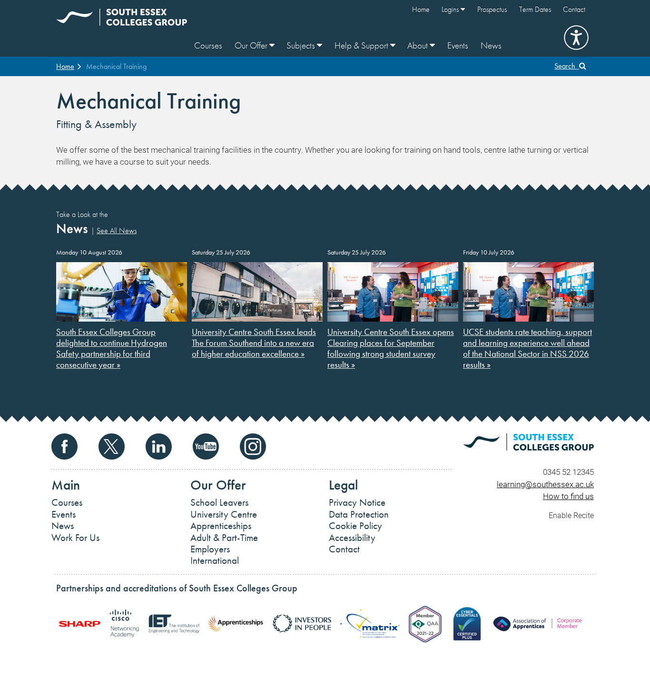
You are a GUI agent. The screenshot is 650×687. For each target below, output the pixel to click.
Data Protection (359, 514)
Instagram (253, 446)
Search (566, 66)
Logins (451, 9)
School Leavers (219, 502)
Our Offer (252, 45)
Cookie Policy (355, 526)
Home (421, 9)
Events (457, 45)
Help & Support (362, 45)
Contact (574, 9)
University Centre (223, 514)
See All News (117, 231)
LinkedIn (159, 446)
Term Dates (535, 9)
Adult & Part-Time (224, 537)
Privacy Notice (357, 502)
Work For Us (75, 537)
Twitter (111, 446)
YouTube (206, 446)
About (418, 45)
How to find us (568, 496)
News (491, 45)
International (214, 560)
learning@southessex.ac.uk (545, 484)
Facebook (64, 446)
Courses (208, 45)
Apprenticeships (220, 526)
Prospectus (492, 9)
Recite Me (576, 37)
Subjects (301, 45)
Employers (210, 549)
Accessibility (352, 537)
